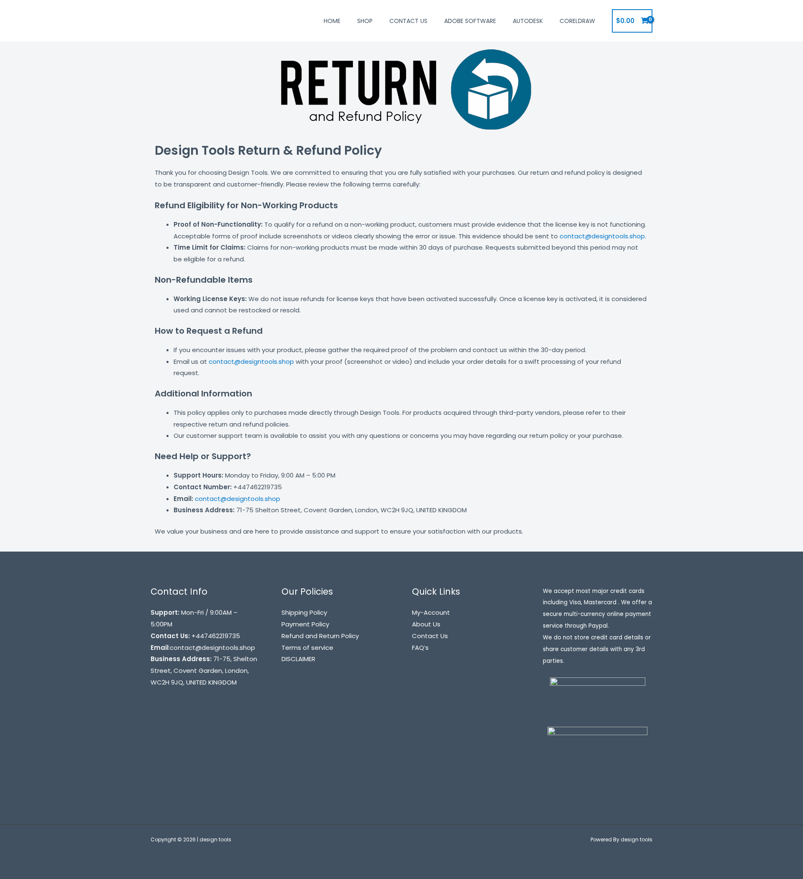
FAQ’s (420, 647)
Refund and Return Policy (320, 635)
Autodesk (528, 21)
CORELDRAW (577, 21)
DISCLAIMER (298, 658)
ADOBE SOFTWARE (470, 21)
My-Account (431, 612)
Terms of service (307, 647)
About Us (426, 624)
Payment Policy (305, 624)
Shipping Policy (304, 612)
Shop (365, 21)
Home (332, 21)
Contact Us (408, 21)
